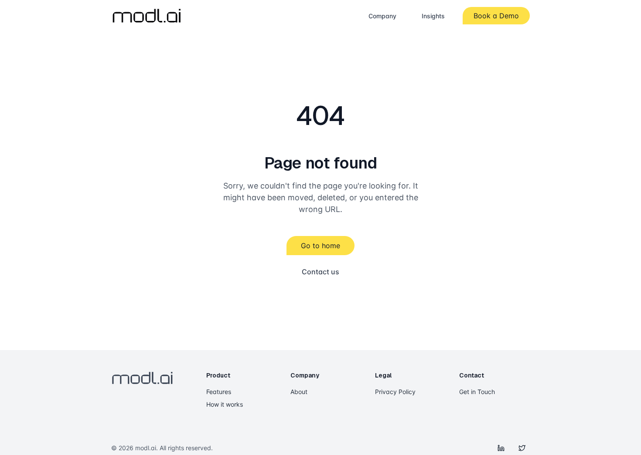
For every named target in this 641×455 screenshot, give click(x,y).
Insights (433, 16)
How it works (224, 404)
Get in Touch (477, 391)
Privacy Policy (395, 391)
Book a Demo (496, 15)
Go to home (320, 245)
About (298, 391)
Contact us (320, 271)
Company (382, 16)
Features (218, 391)
